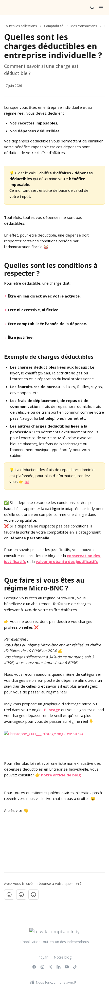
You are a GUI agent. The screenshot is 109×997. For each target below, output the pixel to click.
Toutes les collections (20, 26)
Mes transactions (83, 26)
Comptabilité (53, 26)
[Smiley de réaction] (33, 894)
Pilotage (52, 709)
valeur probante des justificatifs (67, 561)
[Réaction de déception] (9, 894)
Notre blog (62, 957)
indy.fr (43, 957)
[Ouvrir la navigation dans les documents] (101, 7)
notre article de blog (61, 774)
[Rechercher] (92, 7)
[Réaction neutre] (21, 894)
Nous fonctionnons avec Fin (57, 982)
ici (27, 481)
